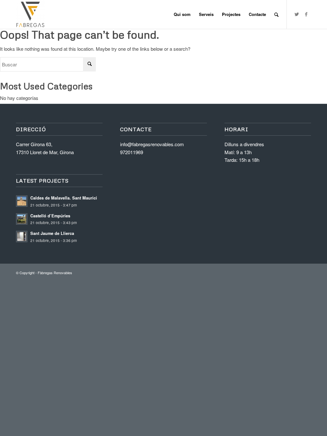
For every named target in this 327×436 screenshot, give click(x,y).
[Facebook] (306, 14)
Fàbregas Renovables (55, 272)
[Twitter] (296, 14)
